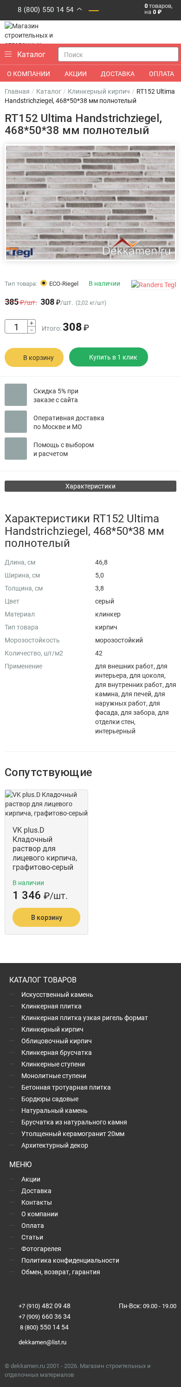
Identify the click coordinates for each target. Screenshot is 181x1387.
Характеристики (90, 486)
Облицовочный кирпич (56, 1040)
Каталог (48, 91)
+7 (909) (45, 1316)
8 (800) (44, 1327)
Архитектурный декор (54, 1145)
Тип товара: (21, 283)
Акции (30, 1179)
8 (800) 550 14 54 (46, 9)
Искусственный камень (57, 994)
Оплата (32, 1225)
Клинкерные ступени (53, 1064)
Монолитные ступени (53, 1075)
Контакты (36, 1202)
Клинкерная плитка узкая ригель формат (84, 1017)
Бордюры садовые (49, 1098)
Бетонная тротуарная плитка (66, 1087)
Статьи (32, 1237)
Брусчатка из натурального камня (74, 1121)
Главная (17, 91)
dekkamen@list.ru (42, 1342)
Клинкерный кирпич (99, 91)
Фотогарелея (41, 1248)
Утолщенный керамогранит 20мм (72, 1133)
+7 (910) (45, 1306)
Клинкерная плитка (51, 1006)
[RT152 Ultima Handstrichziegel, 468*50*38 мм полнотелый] (90, 203)
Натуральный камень (54, 1110)
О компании (39, 1213)
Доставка (36, 1190)
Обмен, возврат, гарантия (60, 1271)
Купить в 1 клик (113, 357)
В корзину (38, 357)
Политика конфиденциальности (70, 1260)
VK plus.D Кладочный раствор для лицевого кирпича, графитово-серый (45, 848)
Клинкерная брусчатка (56, 1052)
